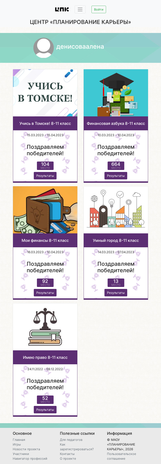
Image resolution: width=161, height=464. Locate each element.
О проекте (68, 458)
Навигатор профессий (30, 458)
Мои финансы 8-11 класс (45, 240)
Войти (98, 9)
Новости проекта (26, 449)
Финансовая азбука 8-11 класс (116, 123)
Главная (19, 440)
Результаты (45, 176)
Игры (17, 444)
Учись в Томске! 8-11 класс (45, 123)
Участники (21, 454)
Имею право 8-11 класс (45, 357)
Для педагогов (71, 440)
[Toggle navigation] (80, 9)
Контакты (67, 454)
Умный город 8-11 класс (116, 240)
